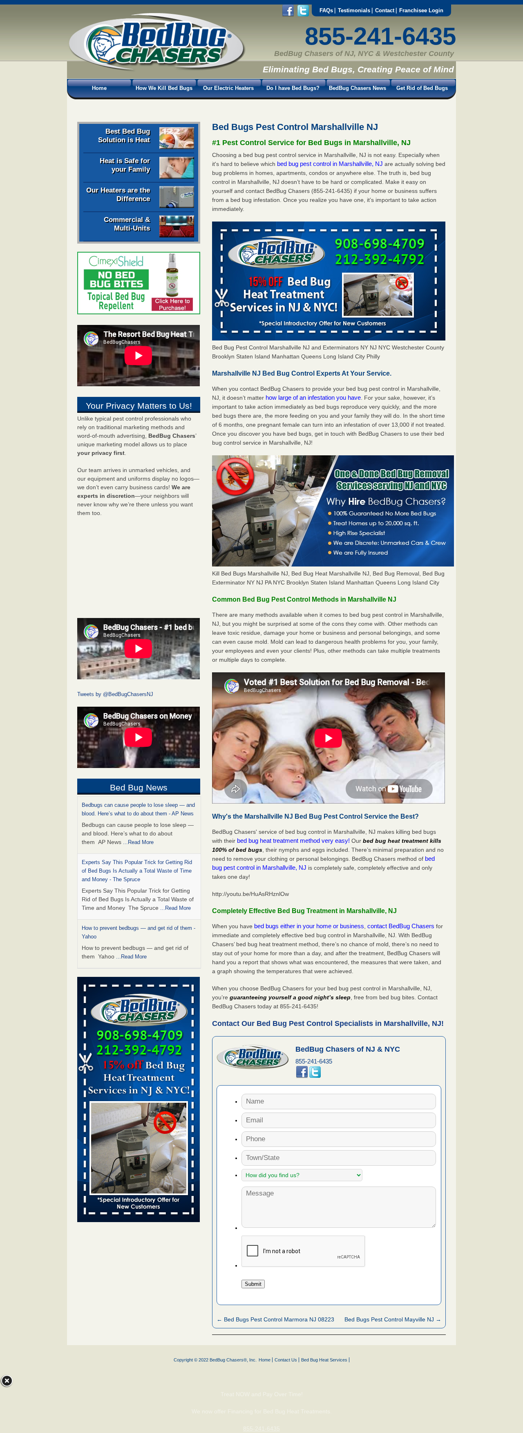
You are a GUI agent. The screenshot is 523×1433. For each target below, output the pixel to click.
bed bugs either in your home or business (309, 925)
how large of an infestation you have (313, 397)
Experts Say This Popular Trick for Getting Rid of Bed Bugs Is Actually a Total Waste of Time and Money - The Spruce (137, 870)
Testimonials (354, 10)
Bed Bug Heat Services (324, 1359)
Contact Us (286, 1359)
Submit (253, 1284)
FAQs (326, 10)
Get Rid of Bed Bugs (422, 88)
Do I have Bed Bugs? (293, 88)
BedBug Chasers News (357, 88)
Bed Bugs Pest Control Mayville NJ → (392, 1319)
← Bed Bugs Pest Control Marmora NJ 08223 (275, 1319)
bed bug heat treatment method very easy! (294, 840)
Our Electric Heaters (228, 88)
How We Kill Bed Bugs (164, 88)
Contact (384, 10)
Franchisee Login (421, 10)
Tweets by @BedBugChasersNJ (115, 694)
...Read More (138, 842)
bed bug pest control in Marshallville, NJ (330, 163)
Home (99, 88)
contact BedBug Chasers (400, 925)
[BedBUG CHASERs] (156, 69)
